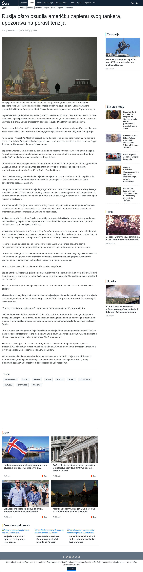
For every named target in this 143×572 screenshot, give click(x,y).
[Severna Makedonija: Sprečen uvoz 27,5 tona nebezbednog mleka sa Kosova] (123, 47)
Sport (79, 3)
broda (37, 379)
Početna (23, 3)
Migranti (87, 3)
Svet (53, 8)
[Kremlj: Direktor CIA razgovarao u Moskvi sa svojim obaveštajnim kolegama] (74, 493)
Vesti (32, 3)
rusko (71, 379)
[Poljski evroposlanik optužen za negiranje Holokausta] (17, 531)
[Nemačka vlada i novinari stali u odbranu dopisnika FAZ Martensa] (82, 531)
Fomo (72, 3)
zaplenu (8, 385)
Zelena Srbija (61, 3)
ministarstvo (10, 379)
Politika (22, 8)
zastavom (22, 385)
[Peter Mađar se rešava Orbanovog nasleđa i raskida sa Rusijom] (50, 531)
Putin (48, 379)
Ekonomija (48, 3)
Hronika (38, 8)
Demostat (69, 8)
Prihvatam (71, 569)
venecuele (85, 379)
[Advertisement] (50, 411)
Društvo (30, 8)
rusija (60, 379)
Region (46, 8)
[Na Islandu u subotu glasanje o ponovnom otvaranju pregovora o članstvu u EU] (25, 449)
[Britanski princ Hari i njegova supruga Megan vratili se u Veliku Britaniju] (25, 493)
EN (137, 3)
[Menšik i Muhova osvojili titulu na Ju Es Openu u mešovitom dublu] (123, 225)
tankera (36, 385)
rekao (25, 379)
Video (39, 3)
